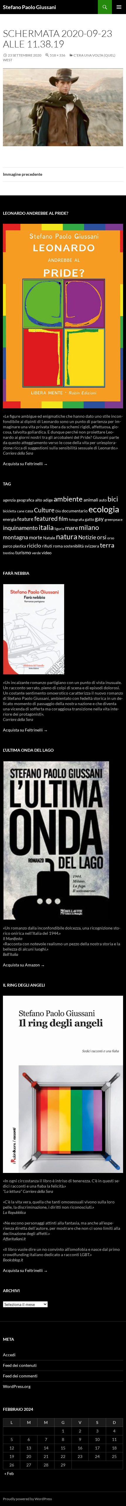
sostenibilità (74, 546)
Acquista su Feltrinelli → (25, 463)
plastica (19, 546)
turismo (23, 552)
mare (71, 527)
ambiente (68, 499)
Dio (58, 511)
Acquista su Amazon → (24, 964)
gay (99, 518)
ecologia (103, 509)
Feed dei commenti (20, 1375)
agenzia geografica (18, 500)
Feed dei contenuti (20, 1365)
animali (91, 499)
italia (46, 527)
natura (66, 536)
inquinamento (20, 527)
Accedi (9, 1354)
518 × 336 (57, 55)
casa (29, 511)
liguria (59, 528)
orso (110, 538)
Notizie (87, 537)
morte (35, 537)
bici (113, 499)
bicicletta (9, 511)
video (47, 552)
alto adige (44, 500)
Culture (44, 510)
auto (103, 500)
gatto (89, 519)
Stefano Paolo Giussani (29, 7)
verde (36, 553)
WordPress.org (16, 1386)
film (63, 518)
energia (9, 519)
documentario (75, 510)
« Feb (9, 1473)
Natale (49, 537)
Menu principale (119, 7)
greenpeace (113, 519)
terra (107, 545)
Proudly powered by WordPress (27, 1499)
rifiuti (47, 546)
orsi (101, 537)
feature (25, 519)
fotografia (76, 519)
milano (89, 527)
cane (20, 511)
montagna (15, 537)
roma (58, 545)
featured (46, 518)
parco (7, 546)
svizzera (92, 545)
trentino (8, 553)
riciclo (34, 545)
